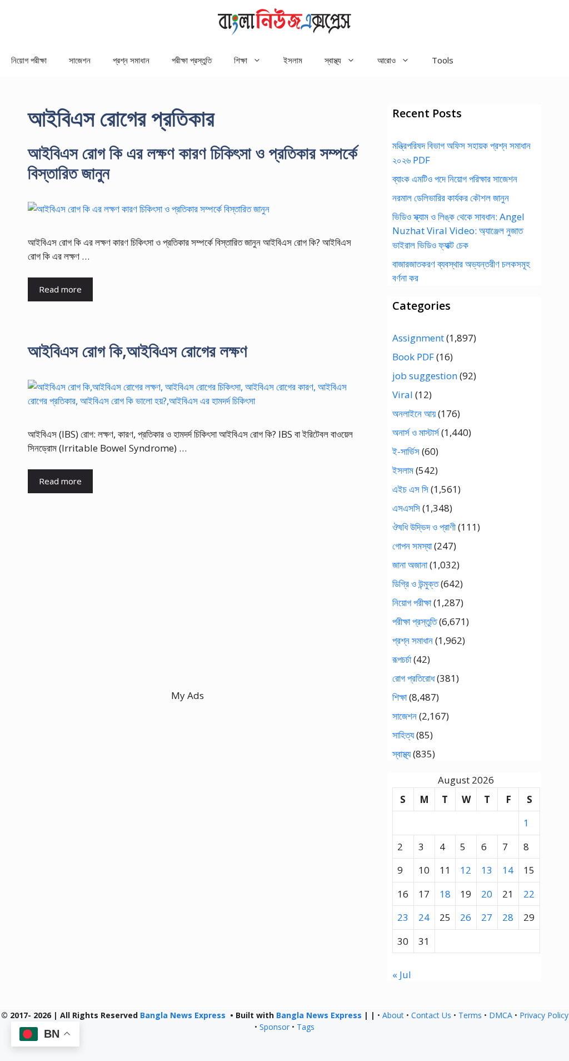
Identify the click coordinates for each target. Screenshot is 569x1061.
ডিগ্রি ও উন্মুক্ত (415, 583)
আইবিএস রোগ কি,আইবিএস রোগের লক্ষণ (137, 350)
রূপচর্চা (401, 659)
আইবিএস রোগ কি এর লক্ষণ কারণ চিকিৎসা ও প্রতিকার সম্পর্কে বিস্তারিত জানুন (192, 162)
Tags (306, 1027)
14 (507, 870)
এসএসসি (406, 508)
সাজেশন (80, 60)
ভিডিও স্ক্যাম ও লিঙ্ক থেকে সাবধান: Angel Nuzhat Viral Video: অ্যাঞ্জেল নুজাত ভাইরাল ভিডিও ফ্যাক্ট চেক (458, 230)
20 (486, 894)
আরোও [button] (386, 60)
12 (465, 870)
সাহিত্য (403, 734)
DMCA (500, 1015)
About (393, 1015)
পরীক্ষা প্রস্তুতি (192, 60)
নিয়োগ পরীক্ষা (29, 60)
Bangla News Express (183, 1015)
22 (529, 894)
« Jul (401, 974)
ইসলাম (292, 60)
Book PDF (413, 356)
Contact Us (431, 1015)
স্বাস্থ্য (401, 753)
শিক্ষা (399, 697)
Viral (402, 394)
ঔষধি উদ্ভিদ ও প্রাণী (424, 526)
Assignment (418, 337)
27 (486, 917)
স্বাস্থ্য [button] (333, 60)
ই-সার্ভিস (406, 451)
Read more (60, 289)
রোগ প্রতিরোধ (413, 678)
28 (507, 917)
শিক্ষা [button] (240, 60)
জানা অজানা (409, 564)
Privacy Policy (544, 1015)
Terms (470, 1015)
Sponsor (274, 1027)
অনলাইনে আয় (414, 413)
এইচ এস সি (410, 489)
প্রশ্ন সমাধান (131, 60)
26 (465, 917)
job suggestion (424, 375)
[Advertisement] (188, 610)
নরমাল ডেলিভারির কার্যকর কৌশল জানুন (450, 197)
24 (424, 917)
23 (402, 917)
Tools (442, 60)
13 (486, 870)
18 (445, 894)
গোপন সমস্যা (412, 545)
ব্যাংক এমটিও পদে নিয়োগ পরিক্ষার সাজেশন (454, 178)
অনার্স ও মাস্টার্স (415, 432)
